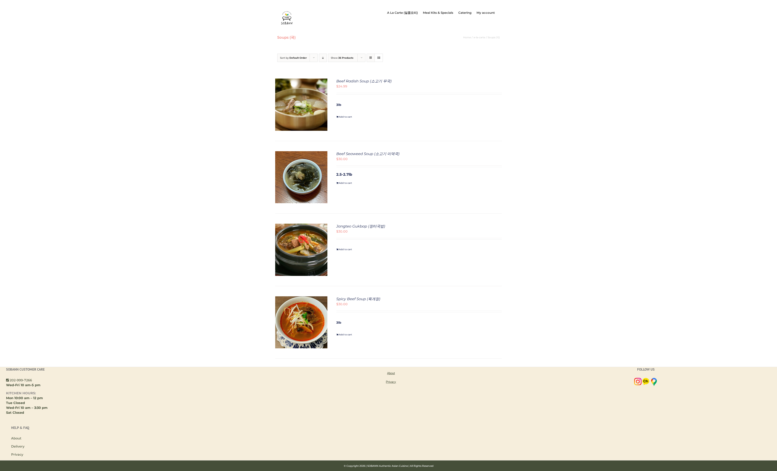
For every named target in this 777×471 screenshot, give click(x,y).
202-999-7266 (21, 380)
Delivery (17, 446)
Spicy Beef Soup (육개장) (358, 299)
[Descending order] (323, 58)
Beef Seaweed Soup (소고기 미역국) (367, 154)
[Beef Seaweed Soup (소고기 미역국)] (301, 153)
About (16, 438)
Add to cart (345, 116)
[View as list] (379, 58)
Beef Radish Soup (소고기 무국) (364, 81)
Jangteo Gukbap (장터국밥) (360, 226)
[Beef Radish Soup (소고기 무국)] (301, 81)
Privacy (17, 454)
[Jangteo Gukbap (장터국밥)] (301, 226)
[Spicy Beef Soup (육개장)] (301, 299)
